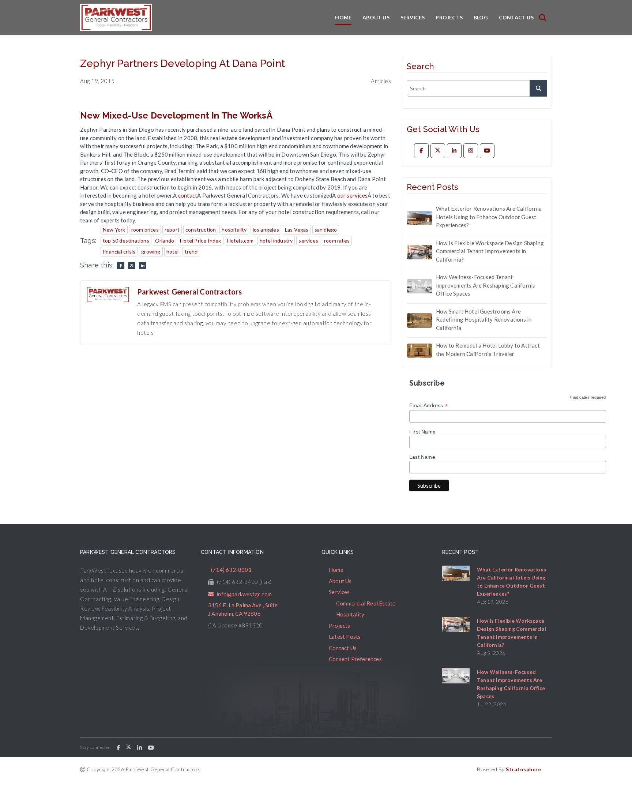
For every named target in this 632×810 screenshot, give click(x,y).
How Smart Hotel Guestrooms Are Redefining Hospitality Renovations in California (483, 319)
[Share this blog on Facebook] (120, 265)
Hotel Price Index (200, 240)
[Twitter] (437, 150)
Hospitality (350, 614)
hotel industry (276, 240)
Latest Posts (345, 636)
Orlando (164, 240)
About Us (376, 17)
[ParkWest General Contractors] (116, 17)
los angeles (266, 229)
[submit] (538, 88)
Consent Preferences (355, 659)
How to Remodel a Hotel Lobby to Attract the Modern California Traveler (488, 349)
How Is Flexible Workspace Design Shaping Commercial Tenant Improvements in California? (490, 251)
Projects (449, 17)
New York (114, 229)
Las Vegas (297, 229)
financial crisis (119, 251)
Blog (481, 17)
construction (200, 229)
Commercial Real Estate (365, 603)
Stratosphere (523, 769)
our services (352, 195)
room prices (145, 229)
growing (150, 251)
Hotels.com (240, 240)
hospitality (234, 229)
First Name (422, 432)
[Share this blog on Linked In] (142, 265)
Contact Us (516, 17)
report (172, 229)
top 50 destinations (126, 240)
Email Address (428, 405)
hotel (172, 251)
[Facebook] (421, 150)
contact (187, 195)
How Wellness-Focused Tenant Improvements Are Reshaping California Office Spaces (485, 285)
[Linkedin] (454, 150)
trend (191, 251)
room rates (337, 240)
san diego (326, 229)
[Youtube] (487, 150)
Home (343, 17)
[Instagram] (470, 150)
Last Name (422, 457)
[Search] (542, 17)
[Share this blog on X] (131, 265)
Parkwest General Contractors (189, 291)
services (308, 240)
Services (412, 17)
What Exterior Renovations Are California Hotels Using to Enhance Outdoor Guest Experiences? (489, 216)
